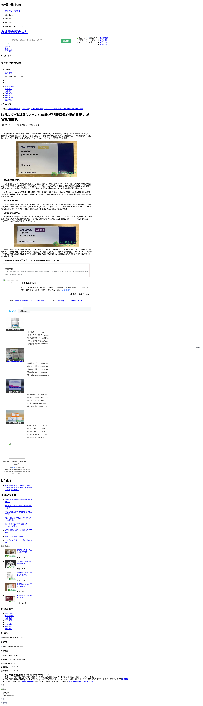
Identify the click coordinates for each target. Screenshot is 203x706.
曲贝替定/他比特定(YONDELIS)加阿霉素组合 (41, 400)
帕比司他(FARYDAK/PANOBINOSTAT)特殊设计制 (43, 394)
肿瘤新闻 (8, 47)
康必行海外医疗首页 (12, 11)
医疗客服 (8, 73)
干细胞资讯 (15, 490)
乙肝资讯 (8, 485)
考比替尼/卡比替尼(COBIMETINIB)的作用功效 (42, 366)
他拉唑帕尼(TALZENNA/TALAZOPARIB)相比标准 (43, 332)
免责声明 (8, 49)
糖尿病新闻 (9, 98)
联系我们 (8, 626)
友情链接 (8, 624)
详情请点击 (66, 290)
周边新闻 (14, 487)
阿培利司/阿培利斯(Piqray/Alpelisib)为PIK (40, 341)
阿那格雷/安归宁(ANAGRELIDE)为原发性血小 (42, 363)
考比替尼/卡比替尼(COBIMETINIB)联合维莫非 (42, 369)
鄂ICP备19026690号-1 (77, 681)
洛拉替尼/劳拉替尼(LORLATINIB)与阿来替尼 (41, 338)
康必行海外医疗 (14, 109)
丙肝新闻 (103, 42)
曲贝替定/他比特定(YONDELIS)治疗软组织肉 (41, 397)
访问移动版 (89, 681)
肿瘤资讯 (25, 109)
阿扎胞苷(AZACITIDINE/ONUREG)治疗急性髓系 (43, 403)
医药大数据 (104, 38)
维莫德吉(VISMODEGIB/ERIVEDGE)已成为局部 (42, 431)
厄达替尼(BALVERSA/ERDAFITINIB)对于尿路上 (43, 372)
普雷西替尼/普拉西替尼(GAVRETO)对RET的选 (42, 437)
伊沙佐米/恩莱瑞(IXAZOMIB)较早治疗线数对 (41, 425)
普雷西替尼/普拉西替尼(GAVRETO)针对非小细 (42, 335)
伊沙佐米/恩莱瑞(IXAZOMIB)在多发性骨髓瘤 (41, 406)
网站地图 (8, 629)
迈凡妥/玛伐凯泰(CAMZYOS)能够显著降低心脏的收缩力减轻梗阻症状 (57, 109)
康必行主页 (9, 613)
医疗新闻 (103, 40)
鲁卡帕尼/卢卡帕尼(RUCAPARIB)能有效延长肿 (42, 434)
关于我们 (8, 51)
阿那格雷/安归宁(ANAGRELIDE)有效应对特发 (42, 344)
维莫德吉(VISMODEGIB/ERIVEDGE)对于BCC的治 (43, 428)
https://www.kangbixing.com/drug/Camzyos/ (44, 260)
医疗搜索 (66, 41)
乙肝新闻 (103, 44)
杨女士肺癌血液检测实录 (14, 536)
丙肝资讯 (15, 485)
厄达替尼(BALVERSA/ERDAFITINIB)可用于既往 (43, 375)
